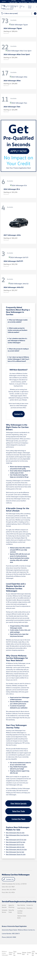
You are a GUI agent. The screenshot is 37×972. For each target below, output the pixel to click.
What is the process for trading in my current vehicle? (18, 350)
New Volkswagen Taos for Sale (15, 852)
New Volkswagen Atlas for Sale (15, 832)
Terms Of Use (14, 953)
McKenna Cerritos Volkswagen (5, 953)
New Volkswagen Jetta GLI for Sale (16, 849)
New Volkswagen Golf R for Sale (15, 842)
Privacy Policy (11, 953)
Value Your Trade (18, 811)
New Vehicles (21, 905)
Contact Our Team (18, 819)
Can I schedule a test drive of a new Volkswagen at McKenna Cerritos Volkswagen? (17, 340)
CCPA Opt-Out (33, 953)
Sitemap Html (24, 953)
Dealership (31, 901)
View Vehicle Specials (18, 803)
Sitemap (19, 953)
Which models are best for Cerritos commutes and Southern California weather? (17, 330)
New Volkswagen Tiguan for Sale (15, 854)
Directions (29, 908)
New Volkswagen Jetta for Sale (15, 847)
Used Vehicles (21, 908)
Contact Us (18, 414)
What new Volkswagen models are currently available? (18, 321)
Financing (12, 901)
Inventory (21, 901)
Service (5, 901)
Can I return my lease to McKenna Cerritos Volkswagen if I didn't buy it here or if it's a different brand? (18, 359)
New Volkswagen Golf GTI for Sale (16, 839)
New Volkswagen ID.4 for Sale (15, 844)
